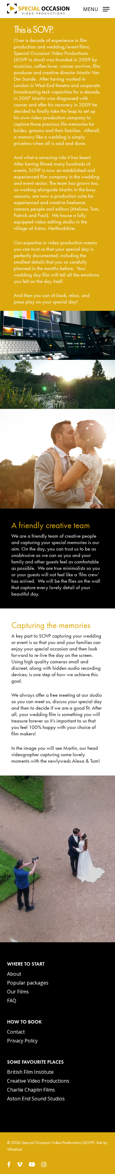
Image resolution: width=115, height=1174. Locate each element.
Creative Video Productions (38, 1080)
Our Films (18, 991)
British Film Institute (30, 1072)
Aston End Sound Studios (36, 1098)
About (14, 973)
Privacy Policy (22, 1040)
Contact (16, 1031)
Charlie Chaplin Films (31, 1089)
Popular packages (27, 982)
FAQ (11, 1000)
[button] (96, 8)
